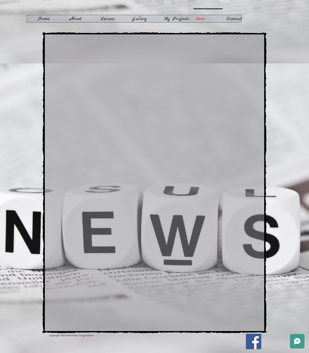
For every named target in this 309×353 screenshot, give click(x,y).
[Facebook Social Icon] (253, 341)
